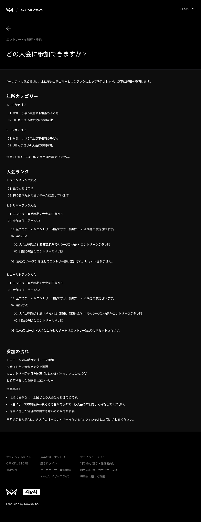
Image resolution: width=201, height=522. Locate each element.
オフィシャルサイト (18, 457)
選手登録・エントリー (54, 457)
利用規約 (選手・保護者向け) (98, 463)
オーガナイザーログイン (55, 476)
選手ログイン (48, 463)
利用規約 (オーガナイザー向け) (99, 470)
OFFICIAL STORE (17, 463)
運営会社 (11, 470)
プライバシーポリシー (94, 457)
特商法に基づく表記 (92, 476)
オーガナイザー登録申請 (55, 470)
